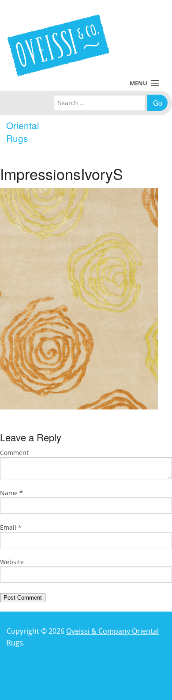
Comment (14, 452)
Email (11, 527)
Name (11, 493)
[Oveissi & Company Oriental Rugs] (58, 45)
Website (12, 562)
